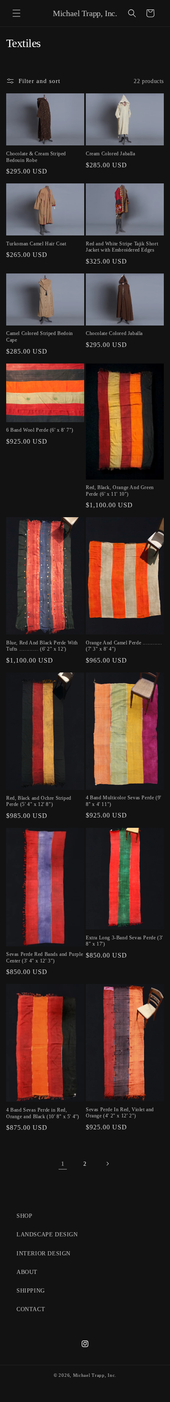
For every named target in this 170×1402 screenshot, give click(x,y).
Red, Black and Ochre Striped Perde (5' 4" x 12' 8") (38, 801)
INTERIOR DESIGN (44, 1253)
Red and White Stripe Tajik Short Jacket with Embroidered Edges (122, 247)
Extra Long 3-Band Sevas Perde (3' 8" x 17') (124, 941)
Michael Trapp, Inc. (94, 1375)
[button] (16, 13)
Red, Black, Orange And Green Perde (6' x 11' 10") (120, 491)
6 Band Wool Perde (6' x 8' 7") (39, 430)
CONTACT (31, 1309)
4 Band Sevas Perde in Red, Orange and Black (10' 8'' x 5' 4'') (42, 1113)
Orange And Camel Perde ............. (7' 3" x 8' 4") (124, 646)
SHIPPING (31, 1291)
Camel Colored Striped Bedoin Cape (39, 336)
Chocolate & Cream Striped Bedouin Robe (36, 157)
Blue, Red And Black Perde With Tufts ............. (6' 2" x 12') (42, 646)
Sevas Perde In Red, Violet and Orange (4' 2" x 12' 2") (120, 1113)
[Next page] (107, 1164)
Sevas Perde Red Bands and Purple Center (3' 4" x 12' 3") (44, 957)
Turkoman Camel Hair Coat (36, 243)
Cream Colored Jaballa (110, 153)
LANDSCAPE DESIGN (47, 1234)
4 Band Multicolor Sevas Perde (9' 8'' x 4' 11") (123, 801)
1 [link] (63, 1163)
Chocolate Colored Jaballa (114, 333)
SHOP (24, 1216)
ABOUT (27, 1272)
